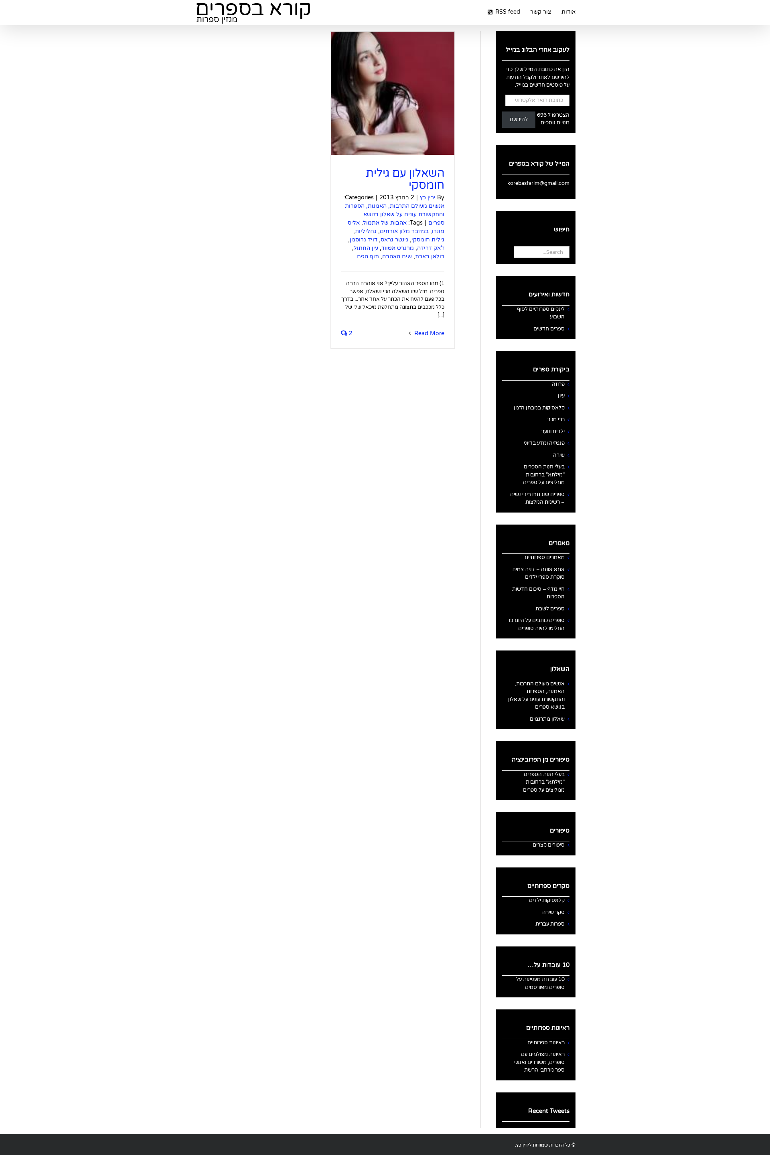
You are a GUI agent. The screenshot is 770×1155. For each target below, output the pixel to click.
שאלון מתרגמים (547, 719)
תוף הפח (368, 256)
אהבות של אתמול (385, 222)
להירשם (519, 119)
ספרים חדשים (549, 329)
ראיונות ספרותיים (546, 1043)
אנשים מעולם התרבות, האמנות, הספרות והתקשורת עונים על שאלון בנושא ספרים (394, 214)
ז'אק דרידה (430, 248)
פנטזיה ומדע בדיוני (544, 443)
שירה (559, 455)
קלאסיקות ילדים (547, 900)
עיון (561, 396)
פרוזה (558, 384)
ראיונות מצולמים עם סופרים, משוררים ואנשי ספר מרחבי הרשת (539, 1062)
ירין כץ (428, 197)
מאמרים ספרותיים (545, 557)
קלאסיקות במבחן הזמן (539, 408)
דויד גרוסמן (363, 239)
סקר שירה (553, 912)
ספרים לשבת (550, 609)
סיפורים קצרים (549, 845)
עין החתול (366, 248)
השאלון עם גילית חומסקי (405, 179)
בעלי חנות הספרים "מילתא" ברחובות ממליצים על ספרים (544, 475)
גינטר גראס (394, 239)
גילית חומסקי (427, 239)
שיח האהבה (397, 256)
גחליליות (366, 231)
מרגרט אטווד (397, 248)
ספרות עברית (550, 924)
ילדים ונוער (553, 431)
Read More (428, 333)
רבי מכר (556, 419)
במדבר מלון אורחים (404, 231)
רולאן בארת (429, 256)
